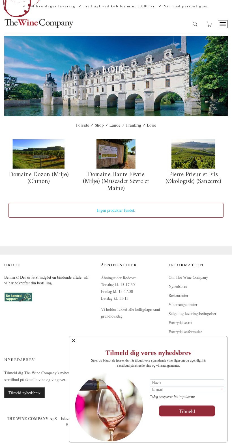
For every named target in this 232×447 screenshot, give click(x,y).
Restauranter (178, 295)
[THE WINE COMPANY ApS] (38, 21)
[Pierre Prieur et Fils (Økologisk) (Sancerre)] (193, 154)
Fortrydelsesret (180, 322)
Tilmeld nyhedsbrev (24, 392)
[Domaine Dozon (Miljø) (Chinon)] (38, 154)
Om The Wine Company (188, 277)
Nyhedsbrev (178, 286)
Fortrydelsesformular (185, 331)
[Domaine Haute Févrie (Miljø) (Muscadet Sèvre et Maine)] (115, 154)
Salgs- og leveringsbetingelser (192, 313)
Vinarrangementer (183, 304)
